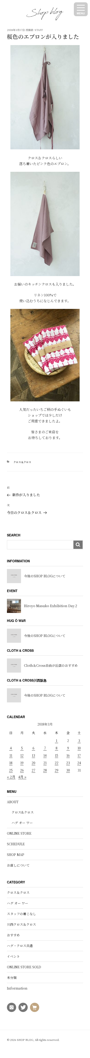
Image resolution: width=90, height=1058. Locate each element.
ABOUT (12, 802)
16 (68, 755)
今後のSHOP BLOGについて (44, 576)
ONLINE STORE (19, 833)
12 (22, 755)
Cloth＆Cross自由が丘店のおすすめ (51, 665)
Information (17, 988)
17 (79, 755)
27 (33, 770)
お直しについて (18, 865)
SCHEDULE (16, 844)
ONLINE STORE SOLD (24, 967)
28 (45, 770)
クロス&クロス (23, 812)
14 (45, 755)
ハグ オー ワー (22, 822)
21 (45, 762)
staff (39, 30)
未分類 (12, 977)
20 (33, 762)
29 (56, 770)
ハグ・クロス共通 (20, 945)
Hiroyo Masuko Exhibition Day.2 (50, 605)
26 (22, 770)
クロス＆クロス (22, 462)
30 (68, 770)
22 (56, 762)
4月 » (22, 776)
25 (11, 770)
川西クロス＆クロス (21, 924)
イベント (13, 956)
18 (10, 762)
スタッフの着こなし (21, 913)
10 (79, 748)
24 (79, 762)
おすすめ (13, 935)
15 (56, 755)
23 (68, 762)
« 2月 (11, 776)
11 (10, 755)
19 (22, 762)
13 (33, 755)
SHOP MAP (15, 854)
